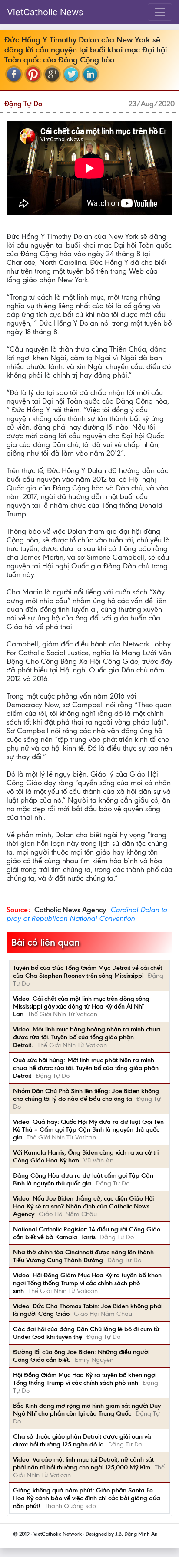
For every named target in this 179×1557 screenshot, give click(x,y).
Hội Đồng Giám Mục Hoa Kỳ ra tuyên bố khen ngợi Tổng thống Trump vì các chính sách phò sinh (84, 1379)
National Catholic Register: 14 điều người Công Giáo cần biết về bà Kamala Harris (86, 1233)
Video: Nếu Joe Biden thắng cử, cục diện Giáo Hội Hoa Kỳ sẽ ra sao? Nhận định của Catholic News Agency (83, 1206)
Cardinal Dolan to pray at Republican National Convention (87, 914)
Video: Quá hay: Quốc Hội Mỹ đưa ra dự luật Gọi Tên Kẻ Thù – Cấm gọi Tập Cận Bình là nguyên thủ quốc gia (88, 1129)
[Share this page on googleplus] (52, 74)
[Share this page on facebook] (14, 74)
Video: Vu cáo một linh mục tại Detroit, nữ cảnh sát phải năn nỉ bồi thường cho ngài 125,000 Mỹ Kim (83, 1463)
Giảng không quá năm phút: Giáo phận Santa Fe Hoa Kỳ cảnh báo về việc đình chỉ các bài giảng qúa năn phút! (86, 1498)
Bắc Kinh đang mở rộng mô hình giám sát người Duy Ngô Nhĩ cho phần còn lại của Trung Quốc (87, 1409)
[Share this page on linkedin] (90, 74)
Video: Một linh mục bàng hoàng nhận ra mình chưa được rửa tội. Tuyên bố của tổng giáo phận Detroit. (86, 1037)
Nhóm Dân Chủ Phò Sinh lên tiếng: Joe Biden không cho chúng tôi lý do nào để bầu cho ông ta (86, 1095)
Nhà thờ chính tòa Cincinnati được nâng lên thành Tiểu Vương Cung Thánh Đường (83, 1256)
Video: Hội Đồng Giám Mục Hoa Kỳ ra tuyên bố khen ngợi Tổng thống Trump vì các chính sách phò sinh (87, 1283)
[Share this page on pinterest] (33, 74)
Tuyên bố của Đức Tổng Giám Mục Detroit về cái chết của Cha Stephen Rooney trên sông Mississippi (87, 971)
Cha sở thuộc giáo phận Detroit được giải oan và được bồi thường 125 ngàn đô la (82, 1440)
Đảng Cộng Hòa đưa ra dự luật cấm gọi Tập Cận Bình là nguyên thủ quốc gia (83, 1179)
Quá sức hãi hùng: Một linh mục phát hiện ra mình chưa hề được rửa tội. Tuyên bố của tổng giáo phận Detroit (86, 1068)
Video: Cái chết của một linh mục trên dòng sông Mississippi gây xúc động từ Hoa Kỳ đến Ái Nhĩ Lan (81, 1006)
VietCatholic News (45, 12)
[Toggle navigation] (160, 12)
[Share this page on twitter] (71, 74)
